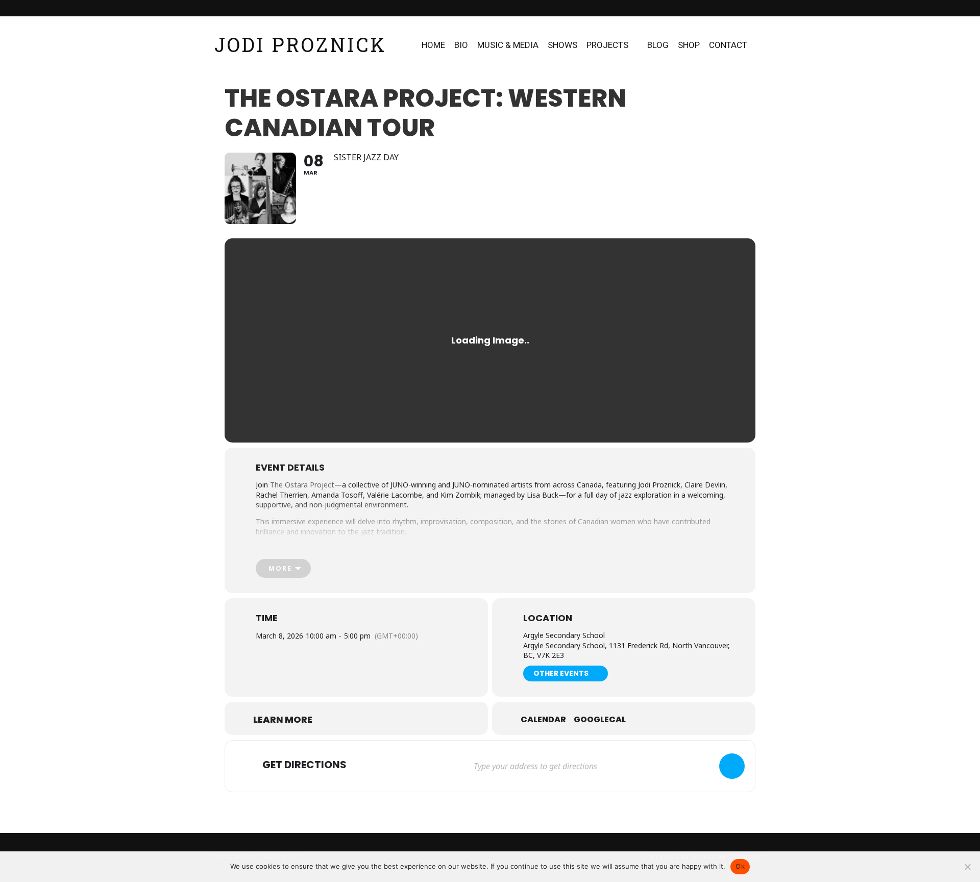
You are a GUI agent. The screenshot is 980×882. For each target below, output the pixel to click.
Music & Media (507, 45)
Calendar (543, 720)
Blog (658, 45)
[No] (967, 867)
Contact (728, 45)
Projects (607, 45)
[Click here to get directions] (732, 766)
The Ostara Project (302, 484)
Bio (461, 45)
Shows (562, 45)
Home (433, 45)
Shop (689, 45)
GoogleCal (600, 720)
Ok (740, 866)
